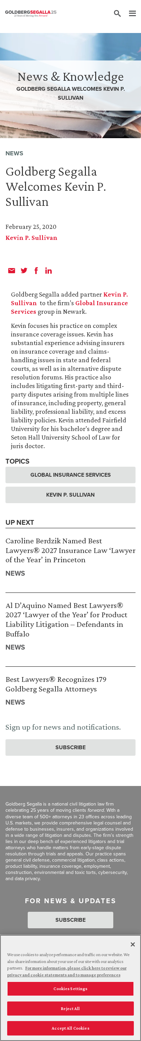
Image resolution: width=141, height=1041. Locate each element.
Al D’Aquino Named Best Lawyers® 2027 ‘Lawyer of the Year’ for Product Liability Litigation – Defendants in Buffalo (66, 619)
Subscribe (70, 747)
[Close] (132, 944)
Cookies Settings (70, 988)
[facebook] (36, 270)
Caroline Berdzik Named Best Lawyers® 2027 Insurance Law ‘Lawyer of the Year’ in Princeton (70, 550)
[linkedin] (48, 270)
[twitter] (24, 270)
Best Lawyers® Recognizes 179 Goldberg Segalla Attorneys (56, 683)
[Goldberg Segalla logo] (30, 13)
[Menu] (129, 14)
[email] (11, 270)
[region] (70, 988)
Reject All (70, 1008)
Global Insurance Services (70, 475)
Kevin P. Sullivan (31, 237)
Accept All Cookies (70, 1028)
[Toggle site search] (117, 14)
